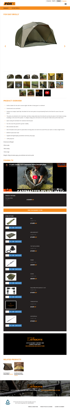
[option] (35, 35)
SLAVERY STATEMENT (59, 406)
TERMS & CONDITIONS (33, 406)
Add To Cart (18, 227)
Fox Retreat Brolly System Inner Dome (18, 373)
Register (65, 1)
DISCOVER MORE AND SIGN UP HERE (35, 346)
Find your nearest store (35, 210)
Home (58, 1)
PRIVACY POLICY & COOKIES (46, 406)
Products (5, 8)
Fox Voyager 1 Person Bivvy (6, 373)
